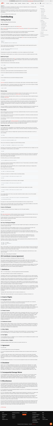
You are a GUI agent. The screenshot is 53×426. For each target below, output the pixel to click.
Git (22, 37)
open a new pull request (6, 214)
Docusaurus (34, 424)
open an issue (18, 94)
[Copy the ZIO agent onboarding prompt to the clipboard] (42, 3)
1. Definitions (41, 20)
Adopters (43, 417)
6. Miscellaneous (42, 36)
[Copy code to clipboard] (37, 41)
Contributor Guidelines (35, 414)
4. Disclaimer (42, 33)
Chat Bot (32, 3)
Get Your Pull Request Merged (45, 18)
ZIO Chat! (51, 424)
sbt (14, 58)
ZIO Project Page (21, 28)
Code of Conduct (45, 419)
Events (28, 3)
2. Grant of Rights (42, 21)
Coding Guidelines (35, 422)
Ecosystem (19, 3)
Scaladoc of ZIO (4, 419)
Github (13, 414)
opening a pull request (14, 120)
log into (5, 28)
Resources (24, 3)
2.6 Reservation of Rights (44, 30)
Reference (12, 3)
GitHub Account (19, 26)
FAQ (43, 416)
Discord (13, 416)
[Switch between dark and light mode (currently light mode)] (44, 3)
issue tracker (7, 97)
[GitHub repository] (40, 3)
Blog (35, 3)
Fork (28, 28)
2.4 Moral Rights (43, 27)
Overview (7, 3)
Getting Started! (4, 414)
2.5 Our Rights (43, 28)
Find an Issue (42, 12)
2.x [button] (37, 3)
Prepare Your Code (43, 15)
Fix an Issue (42, 14)
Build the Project (43, 11)
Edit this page (4, 407)
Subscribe (24, 414)
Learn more (2, 82)
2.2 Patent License (43, 24)
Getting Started (42, 8)
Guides (16, 3)
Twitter (13, 417)
